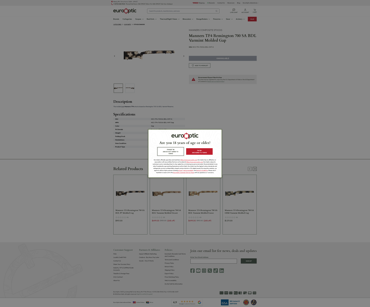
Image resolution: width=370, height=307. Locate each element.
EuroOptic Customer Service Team (183, 172)
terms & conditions (202, 170)
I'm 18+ (199, 152)
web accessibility (188, 170)
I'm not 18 (170, 151)
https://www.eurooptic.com (188, 160)
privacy (180, 170)
